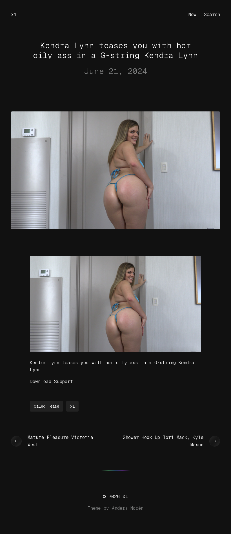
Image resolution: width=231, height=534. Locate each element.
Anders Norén (127, 508)
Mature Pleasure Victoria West (60, 441)
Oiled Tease (46, 406)
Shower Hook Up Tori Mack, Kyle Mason (163, 441)
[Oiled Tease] (115, 350)
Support (63, 381)
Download (40, 381)
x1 (14, 14)
